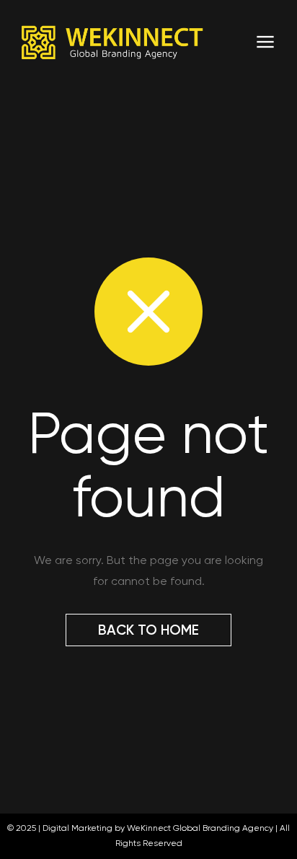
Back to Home (148, 630)
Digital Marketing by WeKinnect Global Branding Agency (158, 828)
